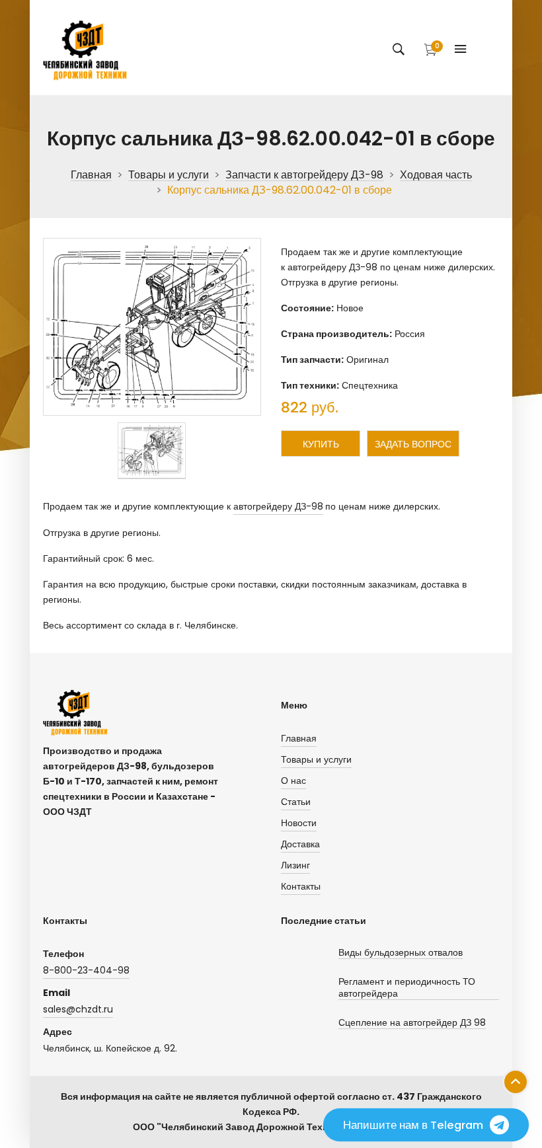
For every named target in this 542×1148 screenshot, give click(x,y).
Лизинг (295, 865)
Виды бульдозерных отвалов (400, 952)
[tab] (151, 450)
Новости (299, 822)
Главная (91, 175)
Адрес (57, 1031)
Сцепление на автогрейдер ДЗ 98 (412, 1022)
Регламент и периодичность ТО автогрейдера (406, 988)
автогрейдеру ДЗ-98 (278, 506)
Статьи (296, 801)
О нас (293, 780)
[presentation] (152, 450)
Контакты (301, 886)
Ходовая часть (436, 175)
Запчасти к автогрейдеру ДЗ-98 (304, 175)
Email (56, 992)
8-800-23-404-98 (86, 970)
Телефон (63, 953)
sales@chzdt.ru (78, 1009)
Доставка (300, 844)
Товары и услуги (168, 175)
